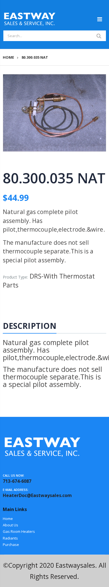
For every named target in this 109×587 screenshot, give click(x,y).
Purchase (11, 544)
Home (8, 57)
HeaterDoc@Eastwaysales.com (37, 495)
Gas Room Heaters (19, 531)
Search (99, 35)
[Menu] (99, 19)
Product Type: (15, 277)
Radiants (10, 538)
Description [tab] (29, 325)
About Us (10, 524)
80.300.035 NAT (54, 177)
